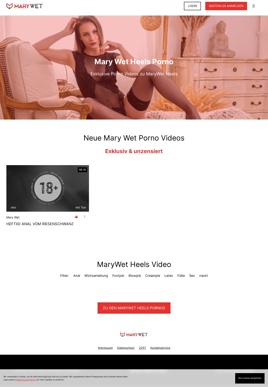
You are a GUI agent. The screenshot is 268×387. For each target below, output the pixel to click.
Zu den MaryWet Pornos (134, 308)
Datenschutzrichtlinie (25, 379)
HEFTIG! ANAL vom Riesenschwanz (40, 224)
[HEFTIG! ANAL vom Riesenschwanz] (47, 188)
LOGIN (192, 6)
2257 (142, 348)
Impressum (105, 348)
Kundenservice (160, 348)
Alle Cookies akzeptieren (249, 378)
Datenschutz (126, 348)
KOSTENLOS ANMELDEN (226, 6)
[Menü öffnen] (253, 6)
